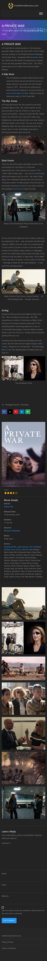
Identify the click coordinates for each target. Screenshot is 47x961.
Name (4, 874)
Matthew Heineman (12, 531)
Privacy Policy (7, 942)
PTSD (37, 170)
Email (4, 885)
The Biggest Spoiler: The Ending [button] (16, 405)
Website (5, 896)
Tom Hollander (35, 547)
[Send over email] (27, 411)
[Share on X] (10, 411)
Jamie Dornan (22, 547)
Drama (6, 507)
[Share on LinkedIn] (21, 411)
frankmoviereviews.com (11, 936)
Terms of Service (9, 948)
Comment (6, 843)
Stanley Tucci (9, 549)
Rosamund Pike (10, 547)
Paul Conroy (18, 189)
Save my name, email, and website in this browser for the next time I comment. (23, 912)
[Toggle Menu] (41, 14)
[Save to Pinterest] (15, 411)
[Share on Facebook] (4, 411)
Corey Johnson (22, 549)
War (11, 507)
